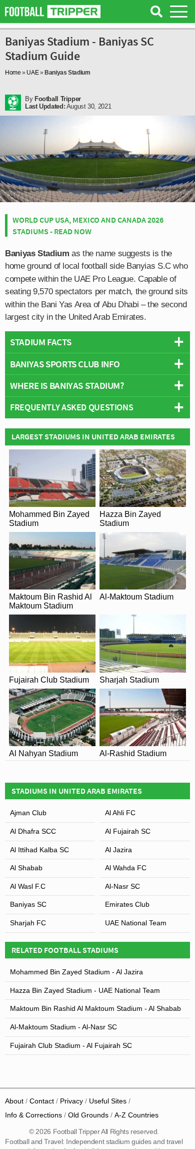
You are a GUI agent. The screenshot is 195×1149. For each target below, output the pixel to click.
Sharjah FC (28, 923)
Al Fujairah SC (127, 831)
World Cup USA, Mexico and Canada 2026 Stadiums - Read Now (88, 225)
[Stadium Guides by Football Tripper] (52, 11)
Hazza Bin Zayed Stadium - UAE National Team (85, 990)
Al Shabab (26, 868)
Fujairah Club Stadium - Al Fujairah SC (71, 1045)
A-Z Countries (136, 1115)
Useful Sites (107, 1101)
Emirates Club (127, 904)
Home (13, 72)
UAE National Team (135, 923)
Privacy (71, 1101)
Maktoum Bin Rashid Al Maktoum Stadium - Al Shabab (95, 1008)
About (14, 1101)
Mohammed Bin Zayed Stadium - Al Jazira (76, 972)
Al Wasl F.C (28, 886)
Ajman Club (28, 813)
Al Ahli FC (120, 813)
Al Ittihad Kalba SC (39, 850)
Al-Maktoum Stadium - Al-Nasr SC (63, 1027)
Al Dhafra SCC (33, 831)
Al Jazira (118, 850)
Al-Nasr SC (122, 886)
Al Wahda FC (125, 868)
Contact (42, 1101)
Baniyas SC (28, 904)
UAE (32, 72)
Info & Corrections (33, 1115)
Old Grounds (88, 1115)
